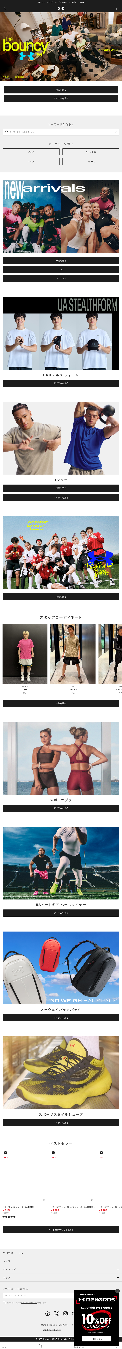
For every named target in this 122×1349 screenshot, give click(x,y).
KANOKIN (73, 689)
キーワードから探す (61, 124)
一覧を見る (61, 260)
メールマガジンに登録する (15, 1288)
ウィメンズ (61, 278)
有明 (73, 686)
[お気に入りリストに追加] (44, 1200)
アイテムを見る (61, 98)
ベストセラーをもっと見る (61, 1229)
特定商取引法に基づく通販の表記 (54, 1325)
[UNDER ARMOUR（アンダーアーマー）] (61, 8)
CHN (25, 689)
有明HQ (25, 686)
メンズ (61, 269)
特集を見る (61, 90)
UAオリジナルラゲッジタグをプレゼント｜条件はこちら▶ (61, 2)
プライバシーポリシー (29, 1303)
